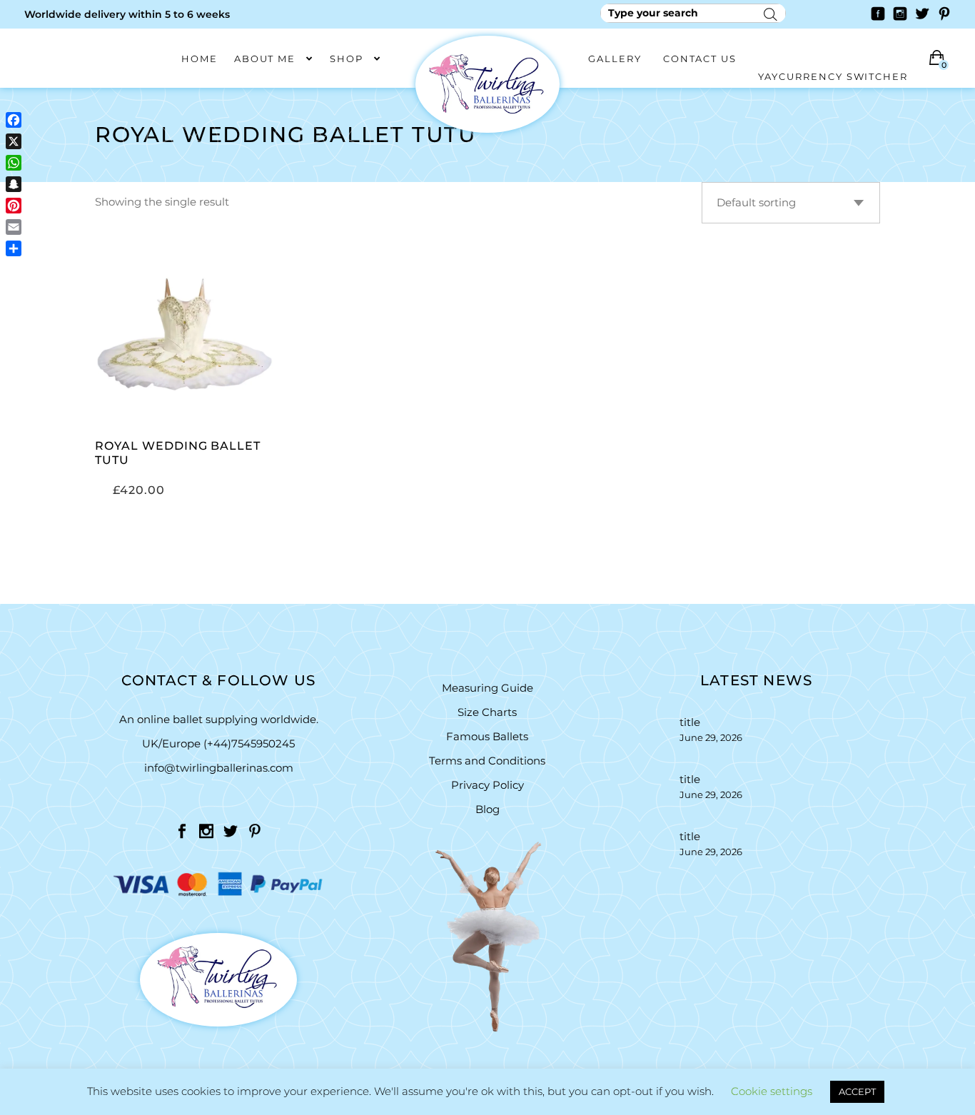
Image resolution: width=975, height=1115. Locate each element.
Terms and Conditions (487, 760)
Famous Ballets (487, 736)
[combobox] (791, 202)
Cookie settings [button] (771, 1091)
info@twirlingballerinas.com (218, 768)
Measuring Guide (487, 688)
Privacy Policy (487, 785)
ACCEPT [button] (857, 1091)
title (690, 722)
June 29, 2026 (711, 737)
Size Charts (487, 712)
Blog (487, 809)
